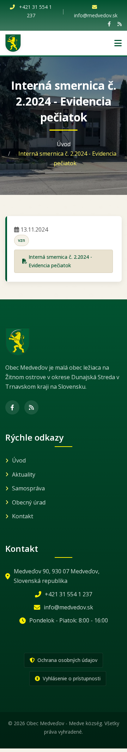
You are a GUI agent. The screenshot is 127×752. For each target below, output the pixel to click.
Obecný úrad (29, 502)
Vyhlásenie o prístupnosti (71, 678)
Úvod (64, 144)
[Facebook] (109, 23)
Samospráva (28, 488)
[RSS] (119, 23)
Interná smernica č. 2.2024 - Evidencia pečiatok (60, 261)
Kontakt (22, 516)
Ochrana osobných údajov (66, 660)
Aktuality (23, 474)
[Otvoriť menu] (118, 43)
